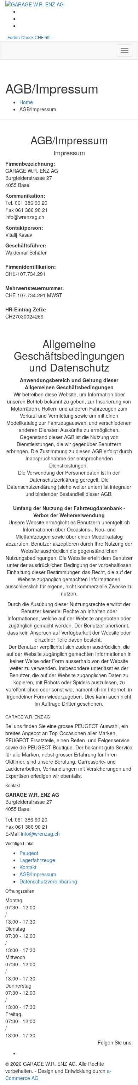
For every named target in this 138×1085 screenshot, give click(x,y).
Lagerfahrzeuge (37, 860)
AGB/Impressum (37, 874)
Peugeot (28, 852)
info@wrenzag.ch (40, 833)
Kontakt (27, 867)
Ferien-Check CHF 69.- (29, 37)
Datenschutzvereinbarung (48, 881)
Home (26, 102)
